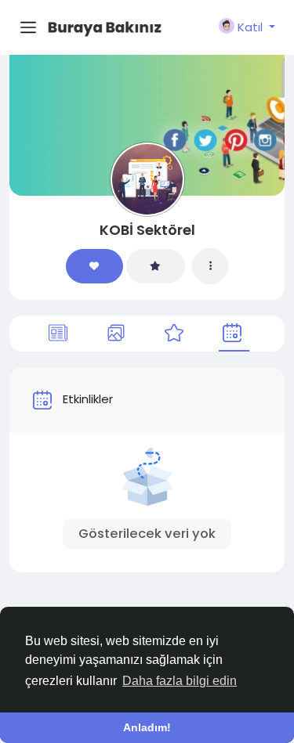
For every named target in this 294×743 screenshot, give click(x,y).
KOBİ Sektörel (147, 230)
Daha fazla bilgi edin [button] (179, 680)
